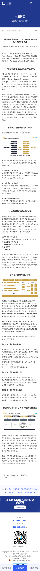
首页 (3, 31)
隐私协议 (17, 558)
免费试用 (20, 507)
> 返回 (36, 31)
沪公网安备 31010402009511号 (21, 560)
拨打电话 (7, 568)
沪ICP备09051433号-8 (23, 552)
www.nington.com (13, 475)
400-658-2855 (19, 520)
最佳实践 (17, 31)
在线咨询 (21, 568)
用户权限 (23, 558)
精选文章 (10, 31)
